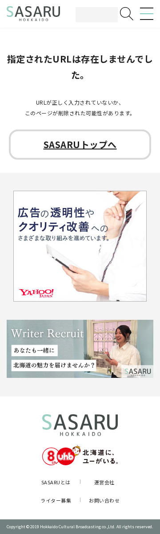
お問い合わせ (104, 500)
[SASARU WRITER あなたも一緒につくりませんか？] (80, 349)
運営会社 (104, 482)
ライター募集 (55, 500)
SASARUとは (56, 482)
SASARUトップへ (80, 144)
